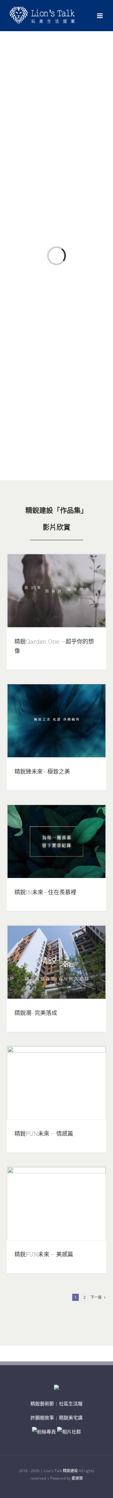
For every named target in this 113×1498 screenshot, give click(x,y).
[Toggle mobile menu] (100, 15)
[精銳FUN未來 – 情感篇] (56, 1082)
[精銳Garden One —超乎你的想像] (56, 590)
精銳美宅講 (71, 1417)
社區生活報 (71, 1403)
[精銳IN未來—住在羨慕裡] (56, 841)
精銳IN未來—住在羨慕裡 (45, 892)
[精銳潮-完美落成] (56, 962)
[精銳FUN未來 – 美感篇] (56, 1203)
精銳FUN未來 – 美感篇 (43, 1254)
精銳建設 (70, 1470)
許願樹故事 (42, 1417)
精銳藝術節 (42, 1403)
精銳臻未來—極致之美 (42, 771)
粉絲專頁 (46, 1431)
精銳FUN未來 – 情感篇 (43, 1133)
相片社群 (71, 1431)
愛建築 (77, 1478)
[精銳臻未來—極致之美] (56, 720)
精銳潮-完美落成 (35, 1013)
